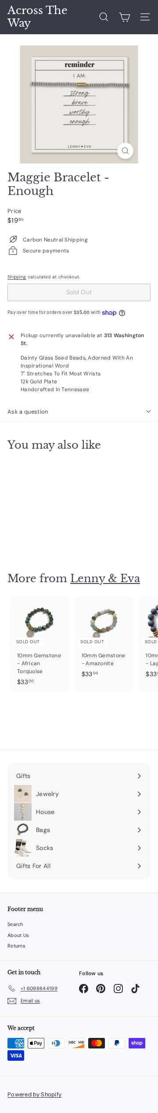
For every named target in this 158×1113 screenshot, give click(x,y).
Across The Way (37, 16)
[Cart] (124, 17)
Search (15, 924)
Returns (16, 946)
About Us (18, 935)
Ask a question (27, 411)
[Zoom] (125, 151)
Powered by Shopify (34, 1094)
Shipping (16, 277)
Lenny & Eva (105, 578)
